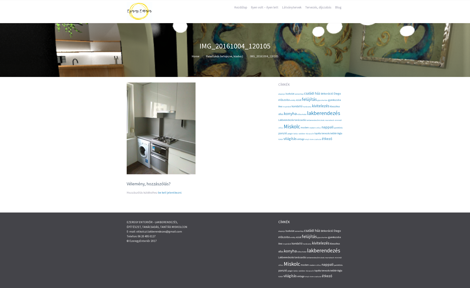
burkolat (290, 93)
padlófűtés (338, 128)
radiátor (302, 133)
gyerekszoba (334, 100)
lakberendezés (323, 113)
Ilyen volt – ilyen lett (264, 7)
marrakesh (329, 120)
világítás (290, 138)
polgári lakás (293, 133)
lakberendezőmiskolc (316, 120)
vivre (312, 139)
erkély (292, 100)
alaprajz (281, 94)
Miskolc (292, 126)
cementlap (299, 94)
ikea (280, 106)
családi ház (312, 93)
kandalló (297, 106)
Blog (338, 7)
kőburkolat (302, 114)
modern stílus (315, 128)
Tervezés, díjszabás (318, 7)
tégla (339, 133)
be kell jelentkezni (169, 192)
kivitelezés (320, 105)
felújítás (309, 99)
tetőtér (333, 133)
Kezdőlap (240, 7)
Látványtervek (291, 7)
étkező (327, 138)
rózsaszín (310, 133)
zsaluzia (317, 139)
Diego (337, 93)
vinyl (307, 139)
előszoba (284, 100)
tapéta (317, 133)
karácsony (307, 106)
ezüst (298, 100)
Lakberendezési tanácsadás (292, 120)
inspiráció (287, 106)
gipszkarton (322, 100)
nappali (327, 127)
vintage (300, 139)
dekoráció (327, 93)
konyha (290, 113)
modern (305, 127)
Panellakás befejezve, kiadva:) (224, 56)
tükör (280, 139)
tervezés (326, 133)
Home (195, 56)
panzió (282, 133)
